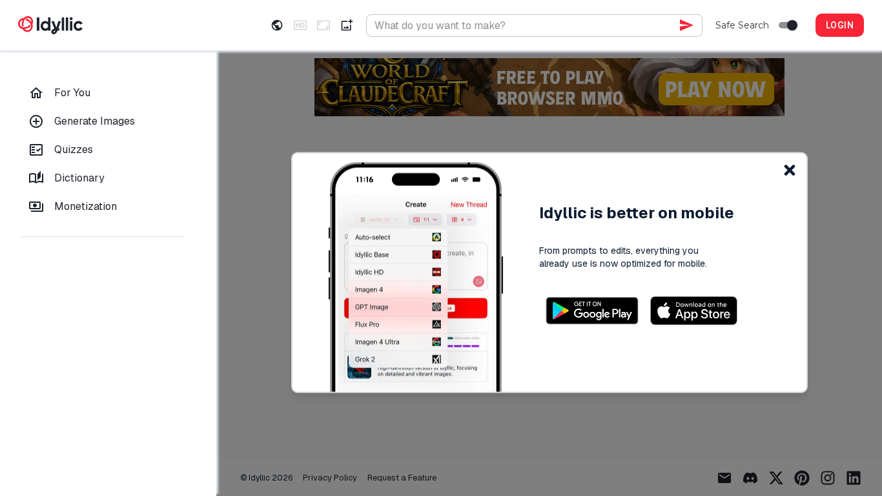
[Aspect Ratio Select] (323, 25)
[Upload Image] (346, 25)
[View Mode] (277, 25)
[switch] (792, 25)
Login (840, 25)
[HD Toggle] (300, 25)
